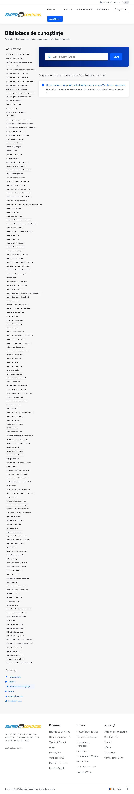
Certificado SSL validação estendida (18, 193)
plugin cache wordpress (14, 543)
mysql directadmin (17, 493)
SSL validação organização (15, 636)
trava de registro (12, 647)
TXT (21, 647)
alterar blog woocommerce (16, 112)
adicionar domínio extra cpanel (17, 77)
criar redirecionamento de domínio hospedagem (23, 293)
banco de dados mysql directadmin (18, 170)
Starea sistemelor (15, 696)
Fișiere (11, 691)
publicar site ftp (11, 559)
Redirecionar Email (13, 574)
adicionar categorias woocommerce (19, 62)
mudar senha (11, 486)
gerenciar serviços (12, 420)
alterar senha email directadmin (17, 135)
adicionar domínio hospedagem (17, 85)
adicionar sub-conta (13, 100)
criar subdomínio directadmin (16, 305)
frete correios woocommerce (16, 401)
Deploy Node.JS (12, 316)
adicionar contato (12, 66)
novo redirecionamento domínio (17, 509)
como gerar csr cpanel (14, 216)
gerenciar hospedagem (14, 416)
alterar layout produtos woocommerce (19, 124)
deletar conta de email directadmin (18, 308)
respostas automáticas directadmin (18, 609)
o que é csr (10, 513)
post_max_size (11, 547)
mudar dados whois (13, 482)
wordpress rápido (12, 663)
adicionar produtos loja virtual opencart (20, 93)
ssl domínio (10, 620)
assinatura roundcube (14, 154)
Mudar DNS (27, 482)
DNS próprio (29, 335)
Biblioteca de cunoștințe (25, 39)
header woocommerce (14, 424)
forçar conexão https (13, 393)
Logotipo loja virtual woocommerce (18, 462)
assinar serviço (11, 151)
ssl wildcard (10, 640)
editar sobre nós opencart (15, 347)
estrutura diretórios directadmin (17, 385)
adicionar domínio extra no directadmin (20, 81)
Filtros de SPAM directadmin (16, 389)
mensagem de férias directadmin (18, 470)
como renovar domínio (14, 228)
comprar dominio (12, 239)
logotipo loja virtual (12, 459)
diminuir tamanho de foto (15, 332)
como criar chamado (13, 208)
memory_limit (11, 466)
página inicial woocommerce (16, 536)
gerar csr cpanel (12, 409)
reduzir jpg (24, 590)
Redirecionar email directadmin (17, 578)
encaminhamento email (14, 355)
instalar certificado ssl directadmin (18, 443)
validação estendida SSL (14, 655)
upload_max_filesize (13, 651)
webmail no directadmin (14, 659)
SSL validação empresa (14, 632)
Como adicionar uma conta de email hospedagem (24, 204)
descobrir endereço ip (14, 324)
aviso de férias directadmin (15, 166)
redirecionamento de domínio (17, 563)
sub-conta (9, 644)
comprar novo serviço (14, 251)
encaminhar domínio (13, 359)
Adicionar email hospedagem (16, 89)
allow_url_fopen (11, 108)
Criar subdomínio (12, 301)
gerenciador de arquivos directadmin (19, 412)
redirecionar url (11, 582)
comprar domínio (12, 235)
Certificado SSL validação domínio (18, 189)
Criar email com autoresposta (16, 285)
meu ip (8, 478)
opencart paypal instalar (14, 516)
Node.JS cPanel (12, 497)
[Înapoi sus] (127, 788)
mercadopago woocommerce (17, 474)
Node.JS (30, 493)
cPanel (8, 262)
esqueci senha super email (16, 378)
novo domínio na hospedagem (17, 505)
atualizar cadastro (12, 158)
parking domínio (12, 528)
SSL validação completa (14, 624)
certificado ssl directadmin (15, 185)
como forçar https (12, 212)
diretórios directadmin (14, 335)
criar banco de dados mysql (16, 274)
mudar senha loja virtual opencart (18, 489)
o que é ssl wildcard (24, 513)
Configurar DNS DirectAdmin (16, 258)
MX (7, 493)
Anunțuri (12, 682)
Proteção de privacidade (15, 555)
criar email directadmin (14, 289)
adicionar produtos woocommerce (18, 97)
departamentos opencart (15, 312)
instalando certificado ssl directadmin (19, 436)
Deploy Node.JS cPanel (14, 320)
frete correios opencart (14, 397)
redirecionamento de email (16, 566)
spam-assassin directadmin (16, 616)
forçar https (28, 393)
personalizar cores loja (14, 539)
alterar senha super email (15, 139)
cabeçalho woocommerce (15, 177)
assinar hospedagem (13, 147)
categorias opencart (22, 181)
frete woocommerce (13, 405)
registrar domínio (12, 593)
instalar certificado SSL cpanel (17, 439)
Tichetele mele (14, 677)
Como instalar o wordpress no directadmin (21, 224)
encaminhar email (12, 362)
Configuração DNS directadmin (17, 254)
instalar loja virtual (12, 447)
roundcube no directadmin (15, 613)
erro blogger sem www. (14, 374)
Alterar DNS (10, 116)
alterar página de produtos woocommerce (21, 127)
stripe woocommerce (25, 640)
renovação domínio (13, 601)
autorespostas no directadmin (16, 162)
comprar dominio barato (14, 243)
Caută (116, 56)
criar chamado (11, 278)
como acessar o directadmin (16, 201)
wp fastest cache (27, 663)
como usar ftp (11, 231)
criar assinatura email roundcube (18, 266)
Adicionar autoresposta (14, 58)
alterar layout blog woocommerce (18, 120)
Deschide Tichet (15, 701)
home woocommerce (14, 432)
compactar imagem (26, 231)
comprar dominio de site (15, 247)
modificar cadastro (20, 478)
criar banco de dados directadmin (18, 270)
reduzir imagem (12, 590)
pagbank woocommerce (15, 520)
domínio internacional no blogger (18, 343)
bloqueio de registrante (14, 174)
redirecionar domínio (13, 570)
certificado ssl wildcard (14, 197)
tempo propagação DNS (24, 644)
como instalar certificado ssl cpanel (19, 220)
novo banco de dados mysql (16, 501)
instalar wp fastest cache (15, 455)
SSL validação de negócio (15, 628)
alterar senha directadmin (15, 131)
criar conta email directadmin (16, 282)
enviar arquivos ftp (12, 370)
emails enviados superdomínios (17, 351)
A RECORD (9, 54)
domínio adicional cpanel (15, 339)
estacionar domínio (13, 382)
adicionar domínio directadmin (17, 74)
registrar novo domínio (14, 597)
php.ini (27, 539)
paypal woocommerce (14, 532)
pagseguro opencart (13, 524)
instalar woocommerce (14, 451)
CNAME (27, 197)
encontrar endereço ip (14, 366)
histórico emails (12, 428)
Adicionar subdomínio (14, 104)
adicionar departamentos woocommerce (20, 70)
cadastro (9, 181)
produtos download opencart (16, 551)
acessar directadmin (23, 54)
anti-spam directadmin (14, 143)
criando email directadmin (23, 262)
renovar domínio (12, 605)
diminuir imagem (12, 328)
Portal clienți (9, 39)
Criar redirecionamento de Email (17, 297)
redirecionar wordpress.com (16, 586)
